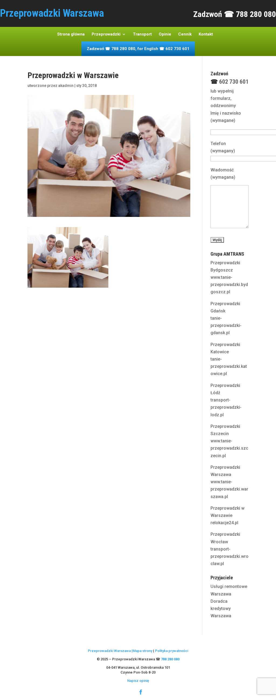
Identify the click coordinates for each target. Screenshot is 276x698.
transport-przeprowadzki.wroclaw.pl (230, 556)
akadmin (66, 85)
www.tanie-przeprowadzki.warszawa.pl (229, 489)
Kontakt (206, 34)
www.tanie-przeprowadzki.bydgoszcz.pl (229, 284)
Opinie (165, 34)
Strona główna (71, 34)
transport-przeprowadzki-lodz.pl (226, 407)
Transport (142, 34)
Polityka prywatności (171, 651)
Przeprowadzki (106, 34)
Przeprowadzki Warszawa (109, 651)
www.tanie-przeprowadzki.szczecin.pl (229, 448)
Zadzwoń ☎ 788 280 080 (234, 14)
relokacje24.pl (224, 522)
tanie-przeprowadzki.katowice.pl (229, 366)
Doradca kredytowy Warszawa (221, 608)
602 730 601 (234, 81)
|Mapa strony (141, 651)
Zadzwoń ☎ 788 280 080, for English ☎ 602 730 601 (138, 49)
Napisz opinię (138, 681)
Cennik (185, 34)
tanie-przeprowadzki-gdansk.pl (226, 325)
